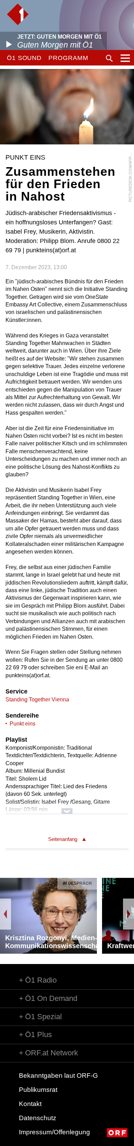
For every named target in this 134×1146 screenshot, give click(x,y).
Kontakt (30, 1103)
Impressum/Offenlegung (54, 1132)
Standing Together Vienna (37, 699)
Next (128, 914)
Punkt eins (22, 724)
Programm (68, 57)
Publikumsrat (38, 1089)
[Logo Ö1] (18, 14)
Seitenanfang (62, 839)
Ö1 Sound (24, 57)
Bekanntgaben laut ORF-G (58, 1075)
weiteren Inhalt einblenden (67, 807)
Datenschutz (37, 1118)
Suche (109, 58)
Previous (5, 914)
